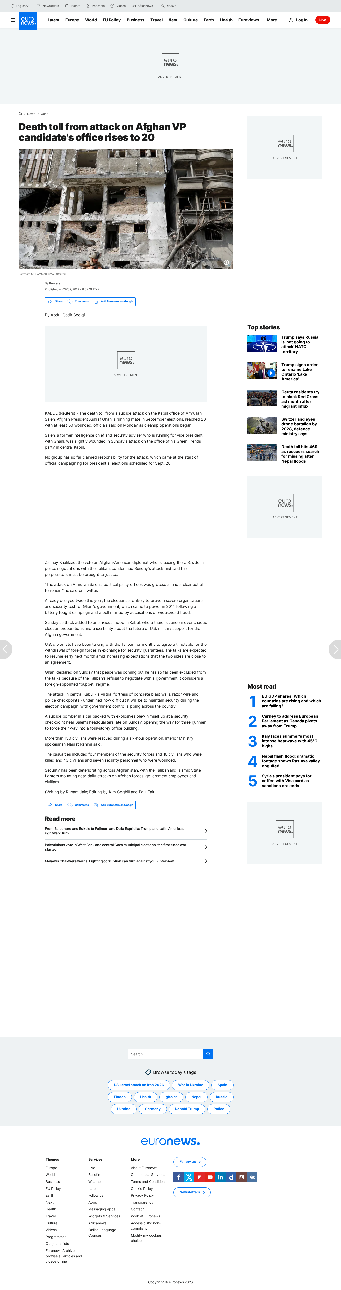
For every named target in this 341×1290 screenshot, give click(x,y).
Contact (137, 1209)
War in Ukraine (190, 1085)
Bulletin (94, 1174)
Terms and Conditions (148, 1181)
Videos (51, 1230)
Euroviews (248, 19)
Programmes (56, 1236)
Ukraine (123, 1109)
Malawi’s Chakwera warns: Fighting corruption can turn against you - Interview (109, 861)
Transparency (142, 1202)
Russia (221, 1097)
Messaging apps (101, 1209)
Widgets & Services (104, 1216)
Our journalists (57, 1243)
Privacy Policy (142, 1195)
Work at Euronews (145, 1216)
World (91, 19)
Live (322, 20)
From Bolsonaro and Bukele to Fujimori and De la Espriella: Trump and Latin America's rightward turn (114, 830)
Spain (222, 1085)
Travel (156, 19)
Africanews (97, 1223)
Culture (190, 19)
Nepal (196, 1097)
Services (95, 1159)
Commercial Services (148, 1174)
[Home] (20, 113)
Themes (52, 1159)
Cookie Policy (142, 1188)
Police (219, 1109)
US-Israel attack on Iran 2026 (139, 1085)
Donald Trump (187, 1109)
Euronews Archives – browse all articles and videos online (64, 1255)
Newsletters (190, 1192)
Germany (153, 1109)
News (31, 113)
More (135, 1159)
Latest (53, 19)
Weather (95, 1181)
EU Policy (112, 19)
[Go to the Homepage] (28, 21)
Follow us (95, 1195)
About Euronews (144, 1168)
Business (135, 19)
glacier (171, 1097)
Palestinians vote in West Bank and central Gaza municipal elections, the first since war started (115, 847)
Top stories (263, 327)
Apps (92, 1202)
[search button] (163, 6)
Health (226, 19)
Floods (120, 1097)
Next (173, 19)
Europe (72, 19)
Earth (209, 19)
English (20, 6)
